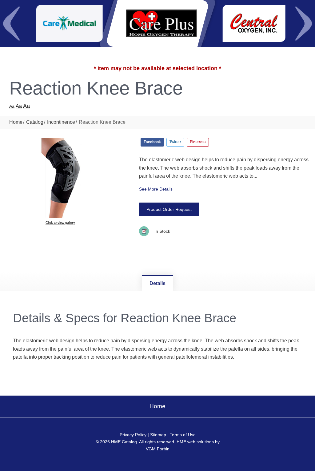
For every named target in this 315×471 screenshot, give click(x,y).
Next (303, 23)
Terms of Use (183, 434)
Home (15, 122)
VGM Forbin (157, 448)
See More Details (156, 189)
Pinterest (198, 142)
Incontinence (61, 122)
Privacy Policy (133, 434)
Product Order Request (169, 209)
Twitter (175, 142)
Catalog (34, 122)
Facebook (152, 142)
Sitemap (158, 434)
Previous (11, 23)
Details (157, 283)
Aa (11, 106)
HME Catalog (124, 441)
